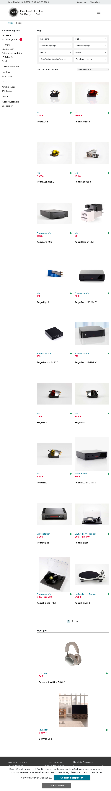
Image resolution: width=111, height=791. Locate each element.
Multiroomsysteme (10, 66)
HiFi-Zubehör (7, 57)
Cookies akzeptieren (71, 777)
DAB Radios (7, 91)
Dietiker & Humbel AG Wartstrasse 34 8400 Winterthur (18, 765)
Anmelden (81, 2)
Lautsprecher (8, 49)
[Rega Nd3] (54, 405)
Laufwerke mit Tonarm (85, 534)
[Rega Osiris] (54, 526)
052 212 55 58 (55, 762)
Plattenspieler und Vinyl (12, 53)
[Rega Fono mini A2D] (54, 345)
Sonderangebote (9, 39)
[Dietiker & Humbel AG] (50, 12)
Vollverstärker (43, 534)
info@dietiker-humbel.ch (55, 765)
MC (38, 112)
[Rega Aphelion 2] (54, 165)
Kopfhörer (43, 673)
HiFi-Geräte (7, 45)
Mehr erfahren (56, 785)
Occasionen (7, 106)
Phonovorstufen (44, 233)
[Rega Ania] (54, 105)
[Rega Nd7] (54, 466)
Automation (7, 76)
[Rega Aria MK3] (54, 225)
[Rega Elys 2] (54, 285)
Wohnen (5, 96)
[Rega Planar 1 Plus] (54, 586)
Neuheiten (6, 35)
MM (76, 233)
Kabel (4, 61)
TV (3, 81)
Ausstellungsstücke (10, 101)
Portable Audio (8, 87)
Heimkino (6, 72)
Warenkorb (95, 2)
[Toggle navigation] (99, 12)
